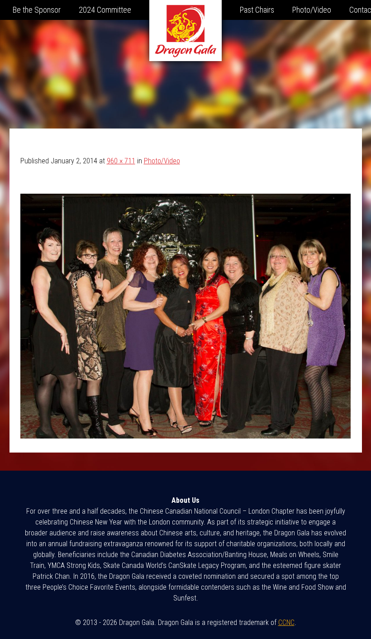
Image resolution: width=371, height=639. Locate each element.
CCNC (286, 622)
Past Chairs (257, 9)
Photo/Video (311, 9)
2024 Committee (105, 9)
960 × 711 (121, 161)
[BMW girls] (185, 436)
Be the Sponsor (37, 9)
